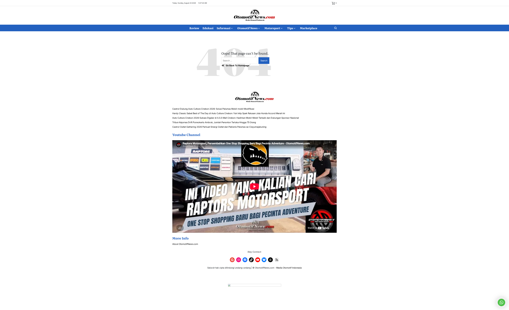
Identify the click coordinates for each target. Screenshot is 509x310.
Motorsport (272, 28)
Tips (290, 28)
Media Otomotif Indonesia (289, 267)
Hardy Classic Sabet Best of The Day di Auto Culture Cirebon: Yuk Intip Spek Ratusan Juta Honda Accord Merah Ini (228, 113)
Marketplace (308, 28)
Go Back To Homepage (237, 65)
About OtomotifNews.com (185, 244)
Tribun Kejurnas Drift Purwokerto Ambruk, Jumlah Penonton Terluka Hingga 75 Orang (214, 122)
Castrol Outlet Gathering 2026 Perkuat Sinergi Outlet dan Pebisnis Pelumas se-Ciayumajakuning (219, 127)
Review (194, 28)
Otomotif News (247, 28)
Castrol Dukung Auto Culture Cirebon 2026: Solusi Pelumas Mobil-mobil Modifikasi (213, 108)
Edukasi (208, 28)
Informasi (223, 28)
